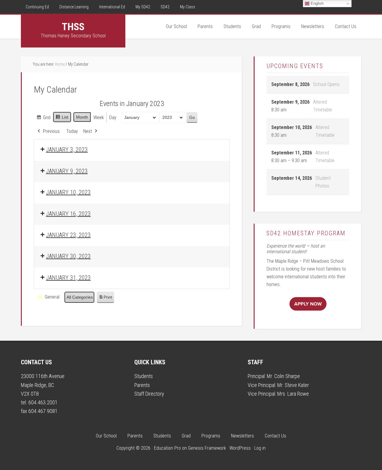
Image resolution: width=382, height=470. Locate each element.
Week (98, 117)
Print (105, 299)
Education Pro (167, 448)
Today (72, 131)
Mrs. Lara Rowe (293, 394)
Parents (142, 385)
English (316, 3)
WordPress (240, 448)
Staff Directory (149, 394)
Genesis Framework (207, 448)
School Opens (326, 84)
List (62, 118)
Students (143, 376)
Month (82, 117)
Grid (43, 119)
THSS (73, 27)
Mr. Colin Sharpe (283, 376)
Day (112, 117)
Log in (260, 448)
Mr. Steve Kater (293, 385)
